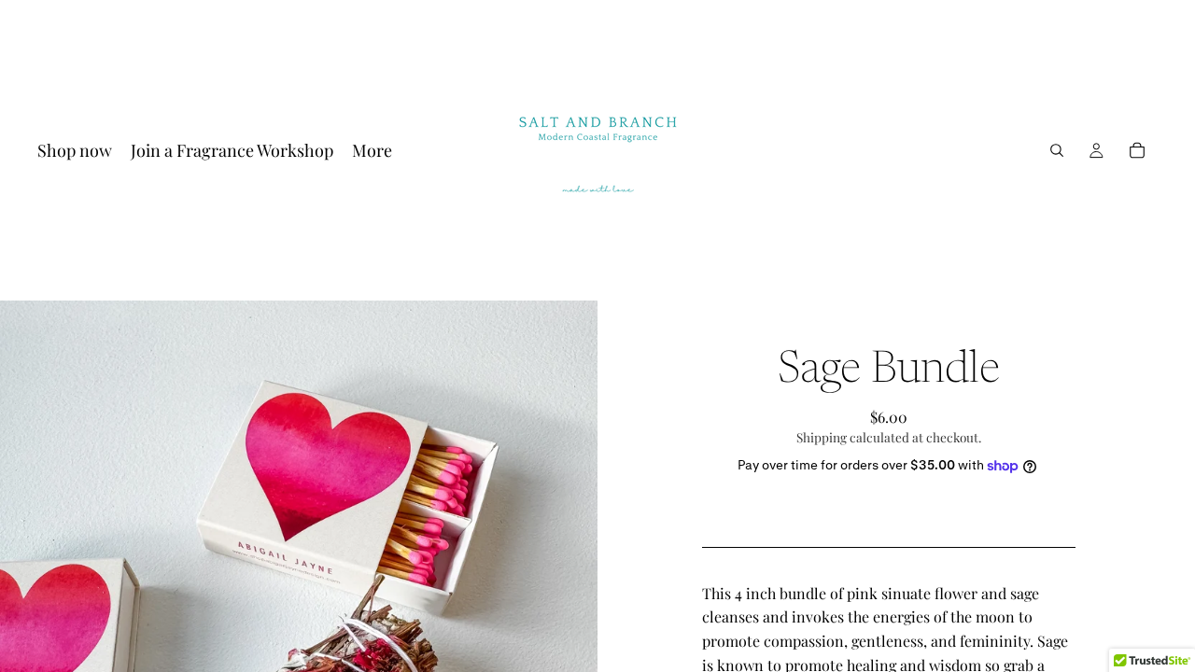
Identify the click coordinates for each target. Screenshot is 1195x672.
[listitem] (372, 150)
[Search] (1056, 150)
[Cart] (1137, 150)
